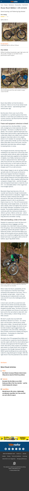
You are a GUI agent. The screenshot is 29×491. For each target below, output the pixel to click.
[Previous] (3, 77)
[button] (14, 80)
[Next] (25, 77)
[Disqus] (14, 417)
